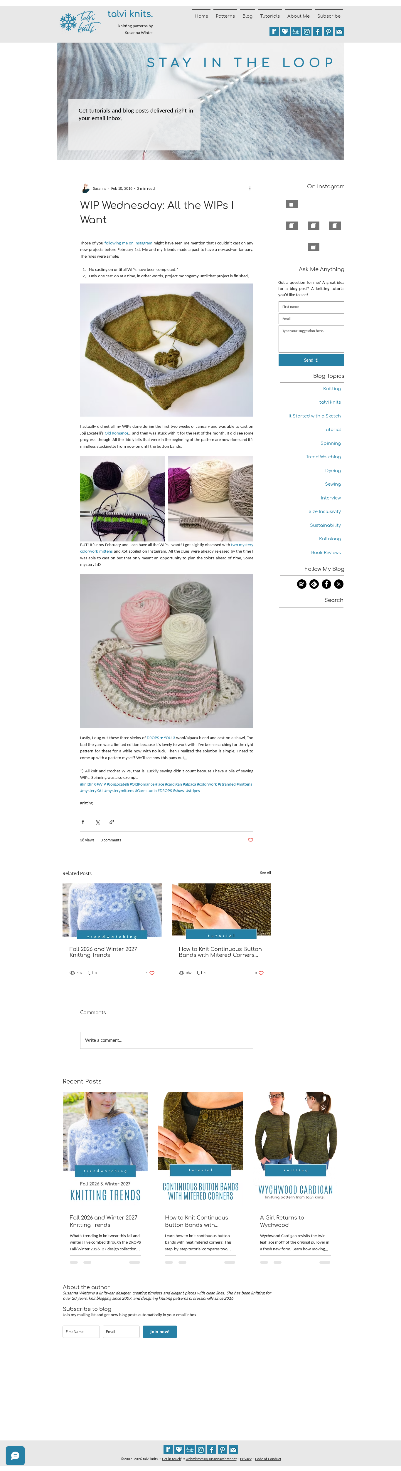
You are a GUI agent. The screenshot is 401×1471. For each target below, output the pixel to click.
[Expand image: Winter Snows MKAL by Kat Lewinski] (210, 498)
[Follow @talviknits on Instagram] (306, 31)
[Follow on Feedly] (314, 584)
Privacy (246, 1459)
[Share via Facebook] (83, 822)
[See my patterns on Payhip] (285, 31)
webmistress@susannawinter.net (211, 1459)
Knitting (86, 803)
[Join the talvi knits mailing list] (339, 31)
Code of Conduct (268, 1459)
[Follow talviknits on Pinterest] (328, 31)
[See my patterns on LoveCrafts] (296, 31)
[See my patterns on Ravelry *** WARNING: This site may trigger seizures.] (274, 31)
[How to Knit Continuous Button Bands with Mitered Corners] (221, 911)
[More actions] (249, 188)
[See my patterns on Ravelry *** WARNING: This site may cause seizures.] (168, 1449)
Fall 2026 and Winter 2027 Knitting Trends (103, 952)
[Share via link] (111, 822)
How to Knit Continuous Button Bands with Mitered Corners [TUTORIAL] (220, 952)
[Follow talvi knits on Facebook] (317, 31)
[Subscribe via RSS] (338, 584)
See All (265, 872)
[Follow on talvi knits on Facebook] (326, 584)
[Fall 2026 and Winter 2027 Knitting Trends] (112, 911)
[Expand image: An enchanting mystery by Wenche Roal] (122, 498)
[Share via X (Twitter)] (97, 822)
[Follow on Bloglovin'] (301, 584)
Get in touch (171, 1459)
